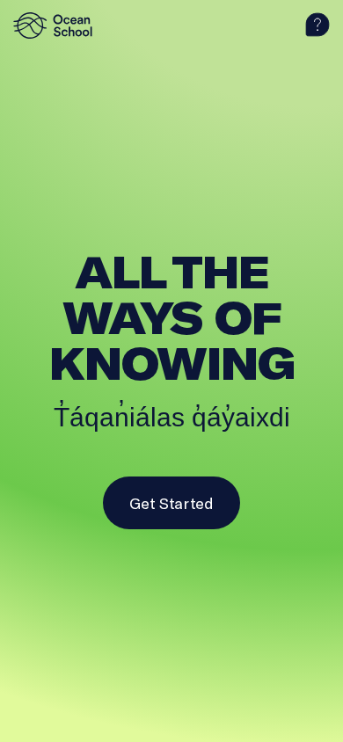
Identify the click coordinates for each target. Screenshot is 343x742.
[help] (317, 25)
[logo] (57, 25)
